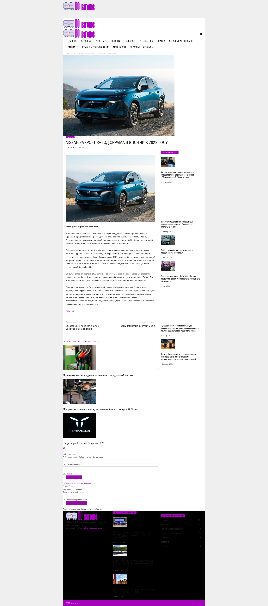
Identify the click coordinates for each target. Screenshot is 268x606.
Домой (68, 53)
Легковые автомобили (181, 41)
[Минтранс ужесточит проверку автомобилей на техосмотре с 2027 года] (110, 391)
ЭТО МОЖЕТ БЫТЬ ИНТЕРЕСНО (75, 341)
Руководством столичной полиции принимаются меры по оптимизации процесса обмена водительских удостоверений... (181, 328)
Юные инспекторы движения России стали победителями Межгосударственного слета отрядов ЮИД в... (133, 535)
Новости (115, 41)
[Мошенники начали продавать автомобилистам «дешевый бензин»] (110, 357)
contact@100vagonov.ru (92, 528)
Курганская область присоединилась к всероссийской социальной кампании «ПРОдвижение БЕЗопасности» (178, 175)
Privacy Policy (68, 486)
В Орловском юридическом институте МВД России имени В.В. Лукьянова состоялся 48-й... (133, 563)
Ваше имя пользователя (72, 465)
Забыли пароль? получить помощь (77, 483)
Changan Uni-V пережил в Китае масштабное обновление (82, 327)
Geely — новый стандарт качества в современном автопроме (177, 251)
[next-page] (64, 448)
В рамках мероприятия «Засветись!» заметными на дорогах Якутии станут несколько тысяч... (177, 224)
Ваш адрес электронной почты (75, 500)
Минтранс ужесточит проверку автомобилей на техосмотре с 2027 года (100, 409)
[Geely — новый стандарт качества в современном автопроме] (182, 240)
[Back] (64, 451)
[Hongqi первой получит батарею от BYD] (110, 425)
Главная (72, 41)
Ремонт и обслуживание (95, 47)
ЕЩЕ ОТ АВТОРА (93, 341)
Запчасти (73, 47)
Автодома (86, 41)
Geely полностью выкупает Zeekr (137, 325)
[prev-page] (63, 448)
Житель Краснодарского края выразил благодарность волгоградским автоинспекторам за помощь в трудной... (179, 357)
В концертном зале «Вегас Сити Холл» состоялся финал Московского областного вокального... (180, 279)
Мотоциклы (119, 47)
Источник (70, 311)
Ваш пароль (68, 474)
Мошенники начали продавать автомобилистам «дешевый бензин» (98, 375)
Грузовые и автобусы (141, 47)
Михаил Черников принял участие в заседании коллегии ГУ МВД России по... (134, 590)
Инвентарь (101, 41)
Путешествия (146, 41)
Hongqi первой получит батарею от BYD (83, 443)
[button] (201, 34)
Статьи (161, 41)
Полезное (130, 41)
